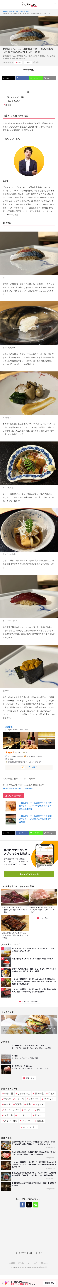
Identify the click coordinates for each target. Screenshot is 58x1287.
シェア (21, 78)
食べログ (39, 1253)
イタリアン (33, 1099)
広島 (19, 62)
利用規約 (21, 1263)
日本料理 (39, 1093)
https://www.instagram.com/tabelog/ (18, 788)
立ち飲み (39, 1104)
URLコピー (50, 78)
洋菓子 (18, 1104)
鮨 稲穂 (8, 105)
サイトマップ (32, 1263)
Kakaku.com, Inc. (18, 1267)
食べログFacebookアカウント (22, 1204)
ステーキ (8, 1115)
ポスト (7, 78)
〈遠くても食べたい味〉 (15, 97)
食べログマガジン (29, 5)
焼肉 (28, 1104)
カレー (40, 1110)
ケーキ (7, 1104)
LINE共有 (35, 78)
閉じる (2, 1283)
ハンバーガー (23, 1115)
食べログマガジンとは (24, 1253)
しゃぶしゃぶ (23, 1093)
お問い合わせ (44, 1263)
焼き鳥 (51, 1093)
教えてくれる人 (14, 101)
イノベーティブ (11, 1110)
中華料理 (8, 1093)
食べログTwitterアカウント (29, 1204)
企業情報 (12, 1263)
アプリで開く (21, 767)
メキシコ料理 (10, 1121)
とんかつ (19, 1099)
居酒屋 (40, 1121)
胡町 (28, 62)
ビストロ (39, 1115)
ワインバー (49, 1099)
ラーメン (28, 1110)
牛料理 (7, 1099)
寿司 (37, 62)
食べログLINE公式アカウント (35, 1204)
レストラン (27, 1121)
